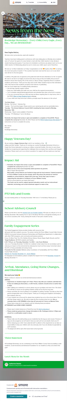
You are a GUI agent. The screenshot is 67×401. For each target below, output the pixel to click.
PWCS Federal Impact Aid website (50, 120)
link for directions (44, 309)
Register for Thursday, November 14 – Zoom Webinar (20, 254)
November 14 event (53, 255)
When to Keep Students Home (22, 96)
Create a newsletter (17, 396)
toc (3, 13)
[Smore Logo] (17, 2)
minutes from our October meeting (33, 212)
